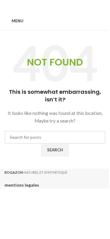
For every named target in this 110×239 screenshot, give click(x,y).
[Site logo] (55, 20)
